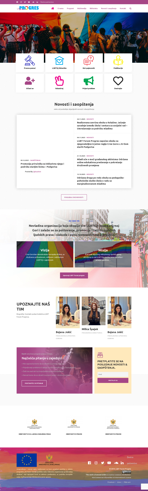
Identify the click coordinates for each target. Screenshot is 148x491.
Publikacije (118, 68)
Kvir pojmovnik (89, 68)
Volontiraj (59, 88)
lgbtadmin (37, 172)
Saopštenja (35, 160)
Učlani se (30, 88)
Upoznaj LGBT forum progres (74, 275)
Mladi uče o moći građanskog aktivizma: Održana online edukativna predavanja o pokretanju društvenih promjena (102, 162)
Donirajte (118, 88)
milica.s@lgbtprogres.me (91, 324)
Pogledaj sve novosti (74, 197)
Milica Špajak (90, 329)
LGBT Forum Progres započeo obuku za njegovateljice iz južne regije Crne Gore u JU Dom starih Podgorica (102, 144)
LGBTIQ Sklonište (59, 68)
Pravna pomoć (30, 68)
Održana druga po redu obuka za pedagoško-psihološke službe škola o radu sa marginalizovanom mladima (100, 180)
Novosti (90, 119)
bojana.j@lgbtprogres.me (65, 327)
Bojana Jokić (63, 332)
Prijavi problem (89, 88)
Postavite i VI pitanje (34, 383)
